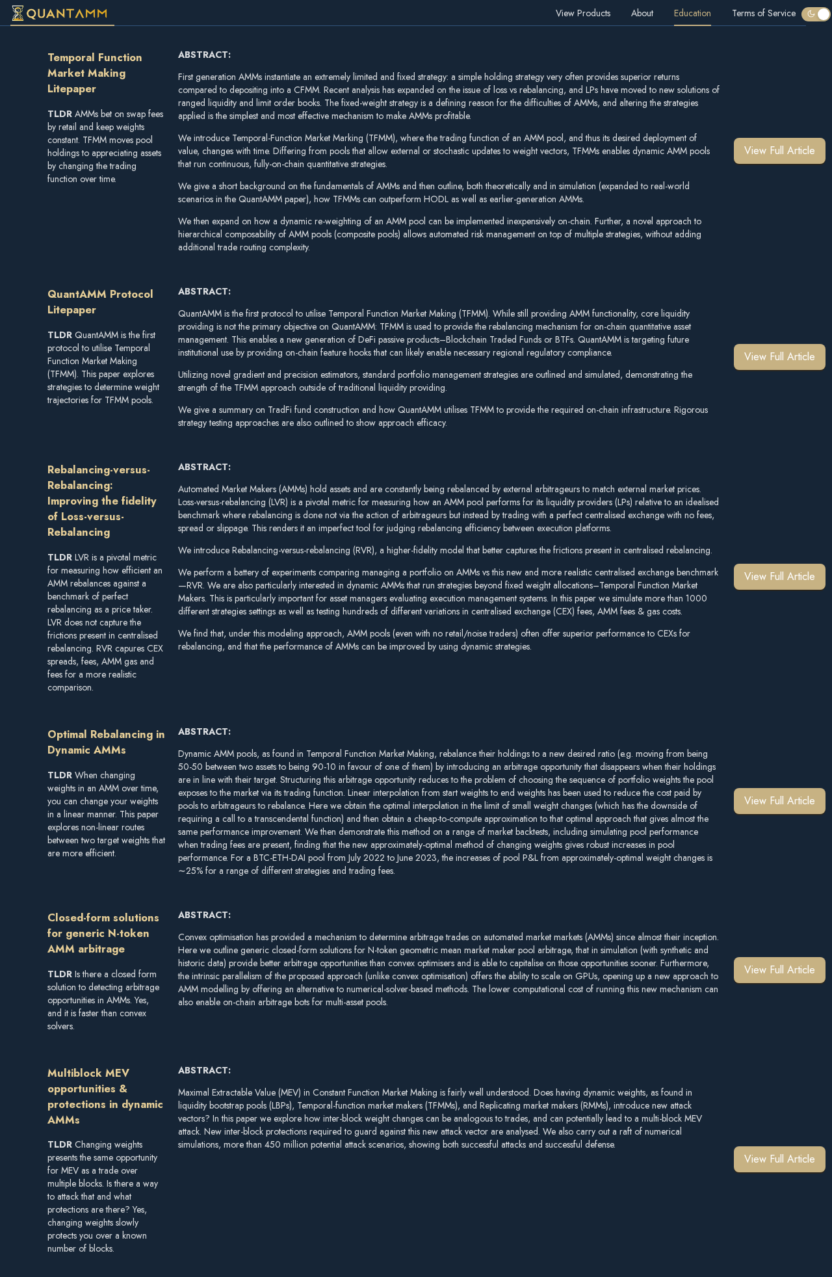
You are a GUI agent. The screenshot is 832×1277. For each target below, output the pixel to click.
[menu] (403, 13)
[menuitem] (62, 13)
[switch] (816, 14)
